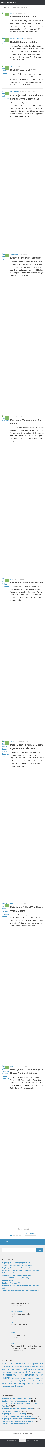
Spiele (37, 1378)
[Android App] (39, 1241)
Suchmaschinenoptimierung (9, 1381)
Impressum (17, 1434)
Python (40, 1372)
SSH (42, 1378)
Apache (35, 1364)
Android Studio (27, 1363)
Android (17, 1364)
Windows (15, 1386)
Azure (3, 1366)
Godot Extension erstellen (24, 42)
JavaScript (14, 92)
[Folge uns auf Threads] (25, 1241)
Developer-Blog (8, 2)
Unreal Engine (38, 1381)
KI (25, 1369)
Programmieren (16, 38)
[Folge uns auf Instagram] (29, 1241)
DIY (37, 1366)
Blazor (8, 1366)
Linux (29, 1369)
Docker (41, 1366)
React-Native (15, 1378)
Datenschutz (27, 1434)
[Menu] (42, 2)
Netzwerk (21, 1372)
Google (4, 1369)
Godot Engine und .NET (22, 70)
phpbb (34, 1372)
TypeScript (22, 1381)
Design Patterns (30, 1366)
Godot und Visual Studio (23, 16)
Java (13, 1369)
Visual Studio (35, 1383)
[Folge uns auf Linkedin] (42, 1241)
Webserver (6, 1386)
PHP (11, 417)
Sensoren (30, 1378)
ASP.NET (41, 1363)
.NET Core (9, 1364)
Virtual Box (7, 1384)
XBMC (22, 1386)
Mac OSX (36, 1369)
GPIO (9, 1369)
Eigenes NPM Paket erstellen (25, 257)
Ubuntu (30, 1381)
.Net (3, 1364)
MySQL (9, 1372)
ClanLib (21, 1366)
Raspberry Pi (12, 1374)
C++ (16, 1366)
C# (11, 13)
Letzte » (32, 1234)
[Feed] (35, 1241)
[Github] (32, 1241)
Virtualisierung (19, 1384)
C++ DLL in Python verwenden (26, 582)
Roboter (23, 1378)
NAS (15, 1372)
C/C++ (12, 579)
